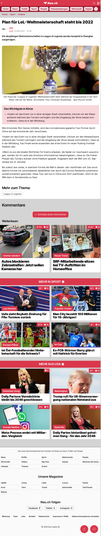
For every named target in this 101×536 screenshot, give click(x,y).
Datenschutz (44, 516)
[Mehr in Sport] (50, 281)
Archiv (44, 466)
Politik (24, 457)
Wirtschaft (5, 462)
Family (85, 483)
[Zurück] (1, 3)
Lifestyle (4, 466)
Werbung (6, 516)
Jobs (23, 516)
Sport (12, 14)
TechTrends (87, 487)
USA (11, 31)
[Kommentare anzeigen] (94, 529)
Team (15, 516)
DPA (11, 28)
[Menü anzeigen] (99, 3)
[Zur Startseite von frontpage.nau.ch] (51, 3)
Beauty (4, 492)
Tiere (23, 487)
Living (24, 483)
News (3, 457)
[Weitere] (96, 9)
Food (3, 487)
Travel (44, 487)
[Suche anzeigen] (94, 2)
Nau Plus (45, 462)
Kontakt (32, 516)
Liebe (44, 483)
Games (65, 462)
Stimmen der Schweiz (92, 462)
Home (5, 14)
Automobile (67, 487)
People (85, 457)
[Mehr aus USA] (50, 364)
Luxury (65, 483)
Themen (24, 466)
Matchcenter (67, 457)
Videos (24, 462)
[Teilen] (84, 529)
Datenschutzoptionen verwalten (85, 516)
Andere (21, 14)
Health (3, 483)
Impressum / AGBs (60, 516)
